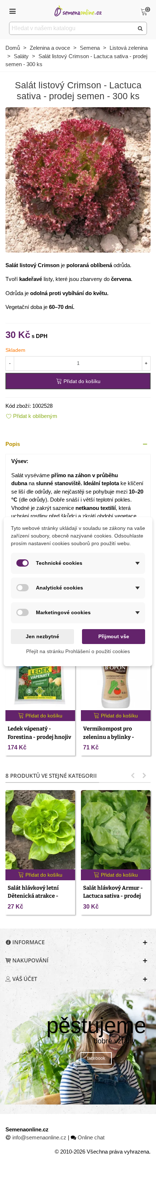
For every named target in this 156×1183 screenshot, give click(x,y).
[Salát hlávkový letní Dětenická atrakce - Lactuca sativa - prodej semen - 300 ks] (40, 829)
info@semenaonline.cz (39, 1137)
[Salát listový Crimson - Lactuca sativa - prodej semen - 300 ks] (78, 179)
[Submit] (140, 28)
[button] (78, 444)
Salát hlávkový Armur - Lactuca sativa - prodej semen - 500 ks (113, 896)
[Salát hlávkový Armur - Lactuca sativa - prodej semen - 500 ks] (116, 829)
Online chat (91, 1137)
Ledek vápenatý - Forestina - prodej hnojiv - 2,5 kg (39, 736)
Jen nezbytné (42, 636)
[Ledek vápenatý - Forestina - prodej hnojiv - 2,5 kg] (40, 670)
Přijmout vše (113, 636)
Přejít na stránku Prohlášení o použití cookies (78, 651)
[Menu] (12, 11)
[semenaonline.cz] (78, 10)
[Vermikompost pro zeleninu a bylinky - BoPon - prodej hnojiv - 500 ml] (116, 670)
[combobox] (72, 28)
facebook (96, 1058)
